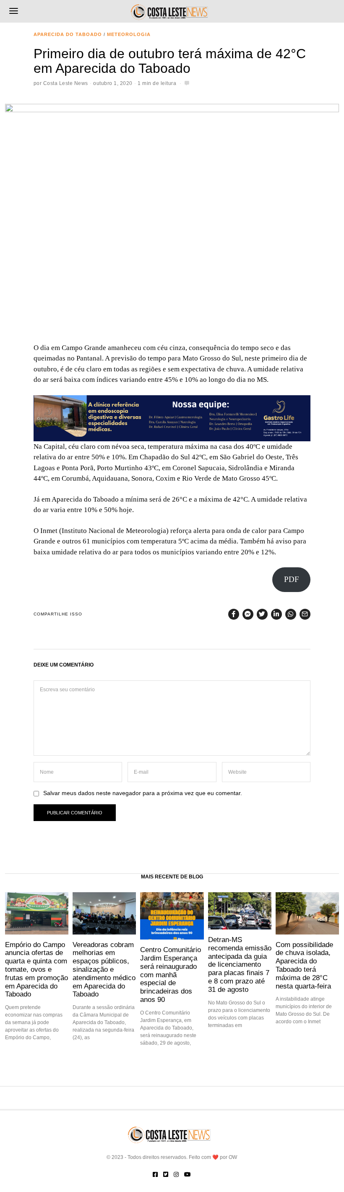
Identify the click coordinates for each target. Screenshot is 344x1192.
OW (233, 1157)
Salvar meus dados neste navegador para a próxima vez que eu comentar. (142, 793)
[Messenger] (247, 614)
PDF (291, 579)
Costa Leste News (65, 83)
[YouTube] (187, 1174)
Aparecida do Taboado (68, 34)
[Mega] (172, 418)
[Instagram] (176, 1174)
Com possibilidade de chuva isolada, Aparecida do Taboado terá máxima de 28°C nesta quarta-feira (304, 965)
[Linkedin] (276, 614)
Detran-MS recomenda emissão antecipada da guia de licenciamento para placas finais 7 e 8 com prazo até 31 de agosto (239, 964)
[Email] (305, 614)
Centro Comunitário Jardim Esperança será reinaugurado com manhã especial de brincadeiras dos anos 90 (170, 974)
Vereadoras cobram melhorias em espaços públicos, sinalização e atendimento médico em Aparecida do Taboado (104, 969)
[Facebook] (233, 614)
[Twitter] (262, 614)
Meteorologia (129, 34)
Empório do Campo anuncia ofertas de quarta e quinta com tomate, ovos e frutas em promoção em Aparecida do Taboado (36, 969)
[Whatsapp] (290, 614)
